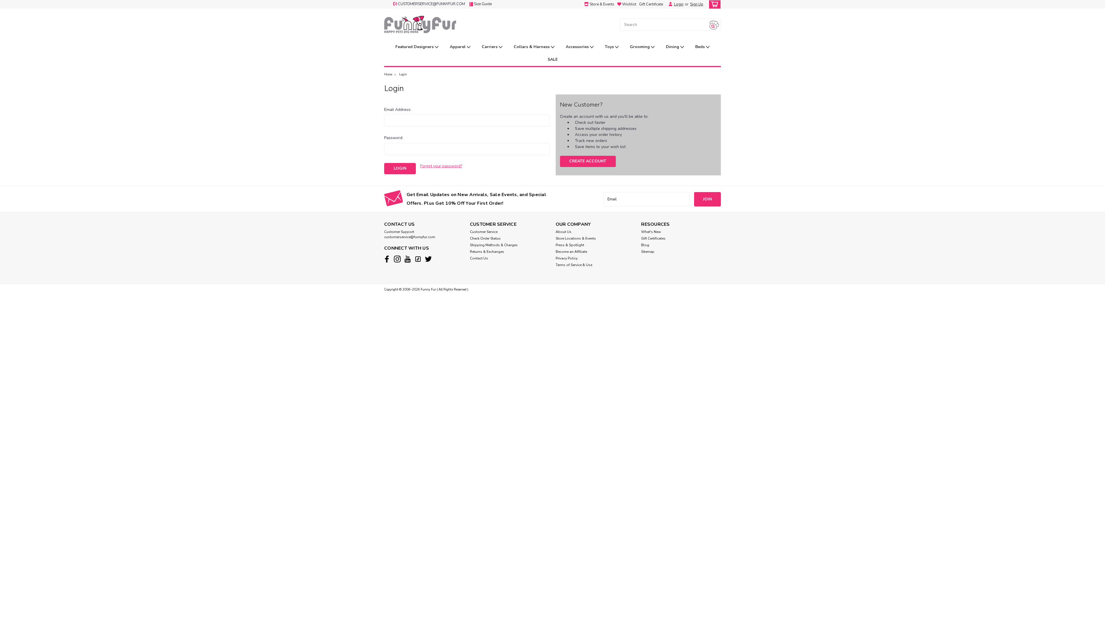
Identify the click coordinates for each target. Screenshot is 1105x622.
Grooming (640, 47)
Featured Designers (415, 47)
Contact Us (479, 258)
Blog (645, 245)
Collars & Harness (532, 47)
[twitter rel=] (428, 259)
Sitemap (647, 251)
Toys (610, 47)
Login (678, 4)
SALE (553, 59)
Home (388, 74)
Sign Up (696, 4)
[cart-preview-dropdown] (713, 4)
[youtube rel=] (407, 259)
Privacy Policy (567, 258)
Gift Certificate (651, 4)
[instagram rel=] (397, 259)
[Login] (669, 4)
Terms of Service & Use (574, 265)
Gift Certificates (653, 238)
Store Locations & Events (576, 238)
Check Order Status (485, 238)
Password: (393, 138)
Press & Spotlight (570, 245)
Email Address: (397, 109)
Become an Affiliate (571, 251)
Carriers (490, 47)
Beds (700, 47)
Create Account (587, 161)
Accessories (578, 47)
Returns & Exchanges (487, 251)
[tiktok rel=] (418, 259)
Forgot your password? (441, 166)
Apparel (458, 47)
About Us (563, 232)
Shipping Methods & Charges (494, 245)
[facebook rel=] (386, 259)
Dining (673, 47)
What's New (651, 232)
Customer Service (484, 232)
